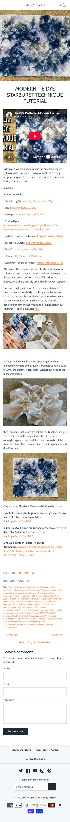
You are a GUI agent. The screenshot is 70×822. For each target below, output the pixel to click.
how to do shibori (27, 590)
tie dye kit (35, 613)
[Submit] (52, 787)
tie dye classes (40, 607)
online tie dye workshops (13, 596)
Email (6, 684)
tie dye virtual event (53, 618)
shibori (22, 598)
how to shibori (40, 590)
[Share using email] (33, 573)
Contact (54, 749)
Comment (8, 699)
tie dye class (28, 607)
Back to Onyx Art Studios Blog (35, 642)
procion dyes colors (11, 598)
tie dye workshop (10, 627)
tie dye (20, 607)
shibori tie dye (32, 604)
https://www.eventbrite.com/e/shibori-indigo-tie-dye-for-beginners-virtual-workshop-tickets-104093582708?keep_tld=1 (33, 551)
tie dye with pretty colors (35, 621)
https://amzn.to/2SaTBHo (27, 256)
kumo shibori (57, 590)
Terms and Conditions (35, 758)
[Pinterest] (49, 771)
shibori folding (55, 598)
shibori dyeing (43, 598)
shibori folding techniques (13, 601)
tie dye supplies (35, 615)
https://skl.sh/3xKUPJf (19, 521)
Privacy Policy (41, 749)
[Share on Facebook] (13, 573)
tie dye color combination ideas (16, 610)
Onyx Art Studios (29, 797)
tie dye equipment (10, 613)
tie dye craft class (56, 610)
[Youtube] (35, 771)
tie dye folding (25, 613)
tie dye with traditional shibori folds (38, 624)
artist (29, 587)
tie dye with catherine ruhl (14, 621)
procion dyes (53, 596)
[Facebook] (28, 771)
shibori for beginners (33, 601)
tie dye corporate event (39, 610)
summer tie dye (9, 607)
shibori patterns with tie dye (14, 604)
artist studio (36, 587)
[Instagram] (42, 771)
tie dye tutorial (25, 618)
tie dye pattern (9, 615)
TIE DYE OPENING (47, 613)
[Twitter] (21, 771)
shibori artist (31, 598)
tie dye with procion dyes (13, 624)
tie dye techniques (10, 618)
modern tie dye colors (25, 593)
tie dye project (22, 615)
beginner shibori (48, 587)
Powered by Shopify (47, 797)
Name (6, 668)
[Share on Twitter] (20, 573)
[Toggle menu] (4, 5)
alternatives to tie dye (17, 587)
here (37, 308)
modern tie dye (9, 593)
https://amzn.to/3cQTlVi (39, 242)
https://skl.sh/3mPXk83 (20, 536)
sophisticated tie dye (47, 604)
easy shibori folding (11, 590)
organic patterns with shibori (35, 596)
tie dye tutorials (38, 618)
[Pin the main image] (26, 573)
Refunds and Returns (21, 749)
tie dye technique (49, 615)
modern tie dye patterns (45, 593)
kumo (49, 590)
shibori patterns (49, 601)
